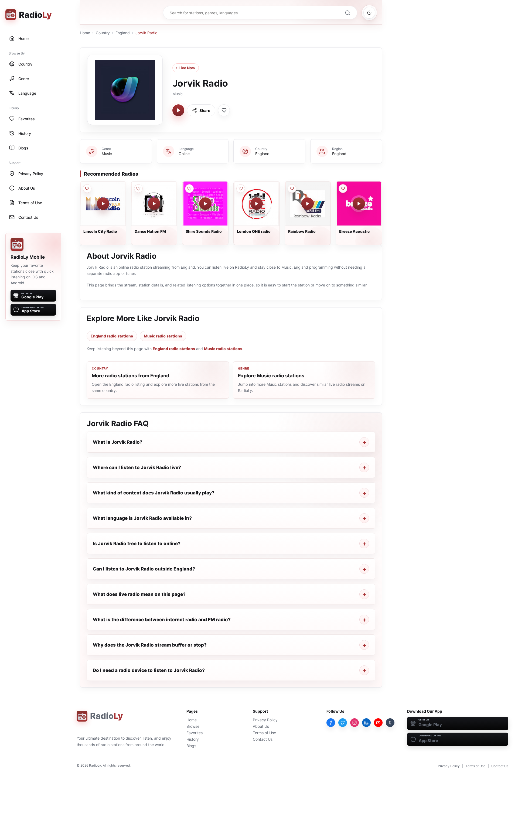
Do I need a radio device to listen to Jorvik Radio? (149, 670)
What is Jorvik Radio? (117, 442)
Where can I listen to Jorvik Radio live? (137, 467)
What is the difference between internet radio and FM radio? (162, 619)
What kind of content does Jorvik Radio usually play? (153, 493)
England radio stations (112, 336)
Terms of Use (264, 732)
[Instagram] (354, 722)
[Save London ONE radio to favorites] (240, 188)
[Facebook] (330, 722)
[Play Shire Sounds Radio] (205, 203)
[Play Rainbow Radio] (307, 203)
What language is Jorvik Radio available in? (142, 518)
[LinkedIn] (366, 722)
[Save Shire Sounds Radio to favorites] (189, 188)
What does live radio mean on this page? (139, 594)
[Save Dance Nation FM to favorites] (138, 188)
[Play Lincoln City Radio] (103, 203)
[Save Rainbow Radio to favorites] (292, 188)
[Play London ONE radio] (256, 203)
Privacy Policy (265, 720)
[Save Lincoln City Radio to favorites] (87, 188)
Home (85, 32)
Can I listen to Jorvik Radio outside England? (144, 569)
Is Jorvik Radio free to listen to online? (136, 543)
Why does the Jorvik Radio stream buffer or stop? (150, 645)
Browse (192, 726)
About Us (261, 726)
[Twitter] (342, 722)
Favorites (194, 732)
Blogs (191, 745)
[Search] (347, 12)
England (122, 32)
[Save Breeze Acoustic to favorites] (343, 188)
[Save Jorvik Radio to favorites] (224, 110)
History (192, 739)
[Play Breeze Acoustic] (359, 203)
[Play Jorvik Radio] (178, 110)
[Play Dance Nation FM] (154, 203)
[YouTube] (378, 722)
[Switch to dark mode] (369, 13)
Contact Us (262, 739)
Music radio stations (163, 336)
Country (103, 32)
